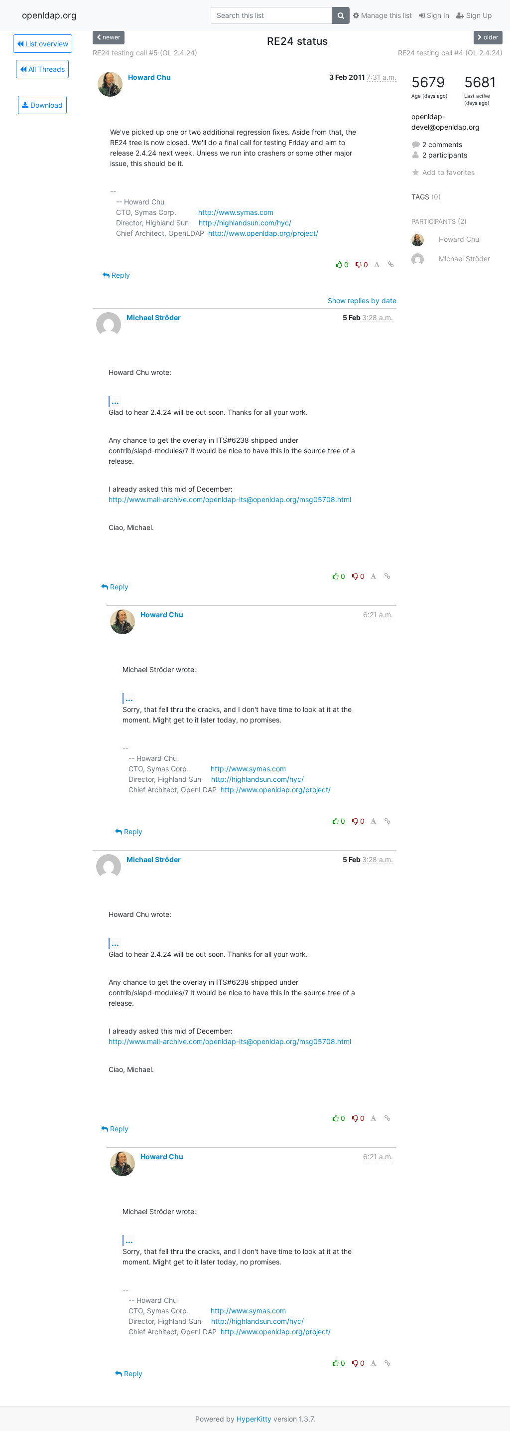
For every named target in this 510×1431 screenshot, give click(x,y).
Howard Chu (149, 77)
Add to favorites (448, 172)
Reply (120, 275)
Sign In (437, 15)
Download (45, 105)
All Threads (45, 69)
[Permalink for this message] (390, 264)
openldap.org (49, 15)
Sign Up (478, 15)
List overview (45, 43)
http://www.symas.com (235, 212)
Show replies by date (362, 300)
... (115, 401)
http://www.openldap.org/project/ (263, 233)
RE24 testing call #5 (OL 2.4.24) (145, 52)
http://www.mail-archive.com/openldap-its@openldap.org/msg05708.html (230, 499)
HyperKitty (254, 1419)
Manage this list (385, 15)
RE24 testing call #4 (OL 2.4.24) (450, 52)
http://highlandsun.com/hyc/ (245, 222)
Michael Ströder (154, 317)
